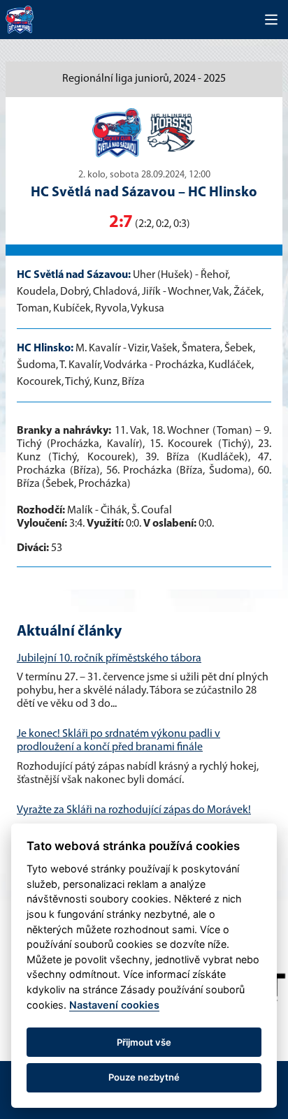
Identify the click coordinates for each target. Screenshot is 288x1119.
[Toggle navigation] (271, 19)
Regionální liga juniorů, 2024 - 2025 (144, 79)
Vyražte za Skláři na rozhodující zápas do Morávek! (134, 810)
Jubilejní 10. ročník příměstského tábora (109, 658)
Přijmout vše (144, 1042)
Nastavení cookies (114, 1005)
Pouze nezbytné (144, 1077)
